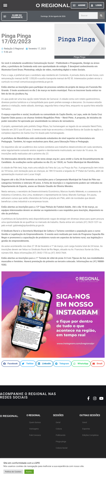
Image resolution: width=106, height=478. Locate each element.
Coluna (59, 429)
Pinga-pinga (61, 441)
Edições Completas (90, 435)
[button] (5, 5)
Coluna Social (61, 448)
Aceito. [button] (29, 472)
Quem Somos (35, 422)
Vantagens (34, 429)
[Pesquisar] (101, 15)
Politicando (60, 435)
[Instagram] (95, 398)
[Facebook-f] (88, 398)
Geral (58, 422)
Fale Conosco (35, 435)
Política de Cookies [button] (13, 472)
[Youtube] (101, 398)
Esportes (86, 429)
